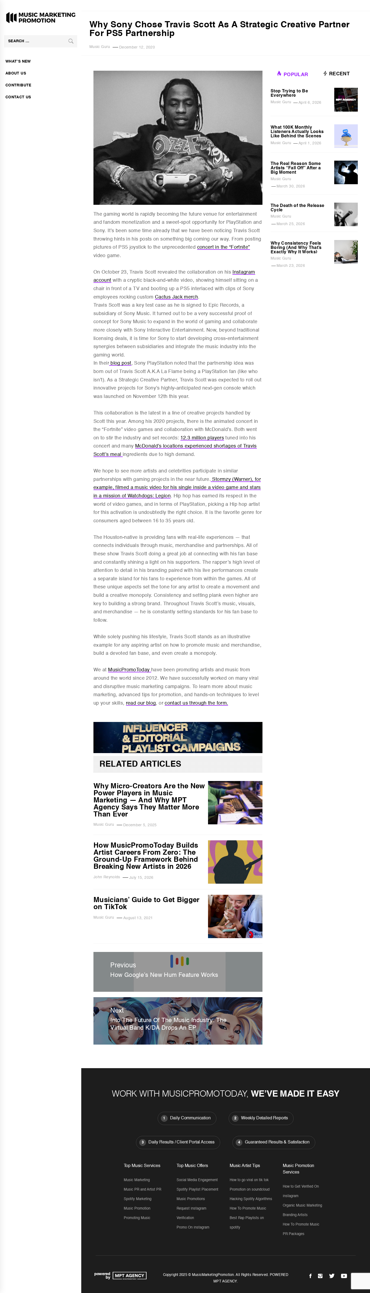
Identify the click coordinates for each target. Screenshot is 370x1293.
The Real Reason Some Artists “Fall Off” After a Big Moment (296, 168)
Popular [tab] (296, 74)
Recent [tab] (339, 74)
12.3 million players (202, 438)
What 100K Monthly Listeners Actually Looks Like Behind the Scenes (297, 131)
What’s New (18, 61)
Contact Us (18, 97)
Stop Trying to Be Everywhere (289, 93)
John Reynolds (106, 877)
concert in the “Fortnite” (223, 247)
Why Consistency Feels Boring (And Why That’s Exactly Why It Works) (296, 247)
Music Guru (99, 47)
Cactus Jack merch (176, 297)
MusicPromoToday (129, 669)
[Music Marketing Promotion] (128, 1275)
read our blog (141, 703)
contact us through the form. (196, 703)
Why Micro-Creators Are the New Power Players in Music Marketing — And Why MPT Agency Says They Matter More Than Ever (149, 800)
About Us (15, 73)
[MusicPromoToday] (177, 752)
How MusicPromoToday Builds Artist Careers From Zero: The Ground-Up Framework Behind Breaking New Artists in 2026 (145, 856)
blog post (120, 363)
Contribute (18, 85)
